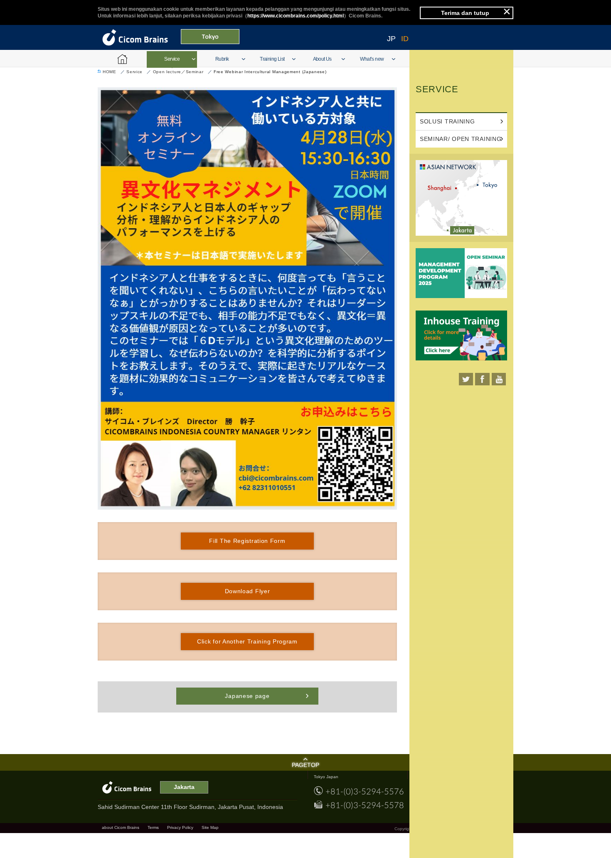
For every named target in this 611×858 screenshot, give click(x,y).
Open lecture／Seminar (178, 71)
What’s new (372, 59)
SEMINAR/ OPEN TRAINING (460, 139)
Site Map (210, 827)
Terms (153, 827)
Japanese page (247, 696)
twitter (465, 379)
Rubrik (222, 59)
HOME (109, 71)
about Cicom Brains (120, 827)
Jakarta (463, 230)
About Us (322, 59)
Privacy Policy (180, 827)
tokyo (490, 185)
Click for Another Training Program (247, 641)
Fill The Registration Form (247, 540)
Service (172, 59)
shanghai (441, 188)
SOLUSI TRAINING (447, 121)
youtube (498, 379)
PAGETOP (305, 765)
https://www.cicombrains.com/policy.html (295, 16)
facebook (482, 379)
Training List (272, 59)
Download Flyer (247, 591)
